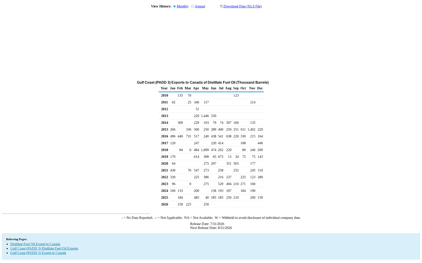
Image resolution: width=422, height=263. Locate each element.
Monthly (183, 6)
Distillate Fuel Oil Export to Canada (35, 244)
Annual (200, 6)
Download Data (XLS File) (243, 6)
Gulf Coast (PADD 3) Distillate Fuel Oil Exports (44, 248)
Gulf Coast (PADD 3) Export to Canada (38, 253)
